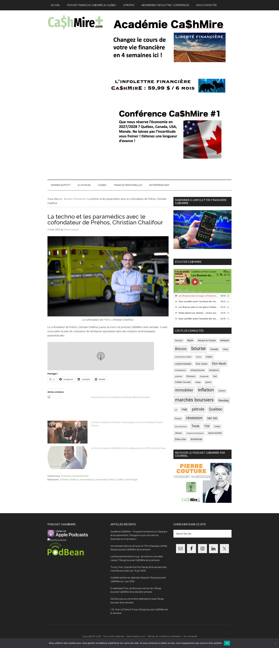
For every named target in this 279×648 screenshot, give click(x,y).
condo (198, 357)
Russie (178, 418)
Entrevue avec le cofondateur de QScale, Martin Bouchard (120, 397)
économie (196, 439)
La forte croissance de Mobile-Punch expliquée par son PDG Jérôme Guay (128, 448)
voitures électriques (195, 433)
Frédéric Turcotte (183, 382)
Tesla (195, 426)
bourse (198, 348)
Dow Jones (201, 363)
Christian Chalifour (69, 479)
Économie (66, 476)
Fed (215, 376)
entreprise (214, 370)
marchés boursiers (194, 400)
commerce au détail (183, 357)
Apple (190, 340)
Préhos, (107, 319)
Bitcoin (181, 349)
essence (178, 376)
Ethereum (191, 376)
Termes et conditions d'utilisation (164, 636)
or (176, 410)
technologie (132, 479)
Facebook (204, 376)
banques (224, 340)
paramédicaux (87, 479)
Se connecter (190, 636)
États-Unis (180, 439)
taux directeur (181, 427)
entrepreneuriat (197, 370)
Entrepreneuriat (80, 476)
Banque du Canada (207, 340)
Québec (121, 479)
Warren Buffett (215, 433)
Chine (225, 349)
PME (184, 409)
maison (221, 391)
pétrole (198, 409)
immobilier (184, 390)
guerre (208, 382)
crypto (209, 356)
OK (227, 643)
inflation (206, 390)
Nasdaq (223, 400)
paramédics (101, 479)
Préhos (112, 479)
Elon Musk (219, 363)
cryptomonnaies (183, 363)
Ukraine (178, 433)
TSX (206, 426)
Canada (214, 349)
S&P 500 (212, 418)
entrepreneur (180, 370)
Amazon (179, 340)
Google (198, 382)
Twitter (217, 426)
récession (194, 418)
